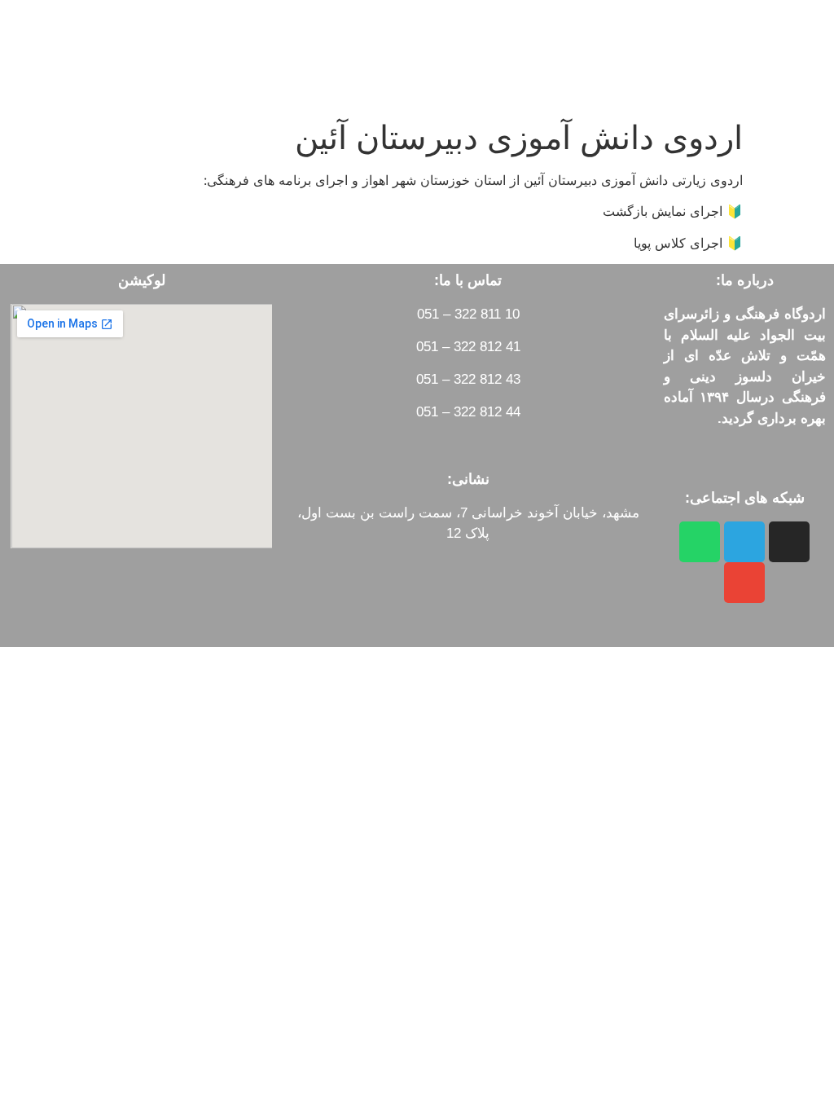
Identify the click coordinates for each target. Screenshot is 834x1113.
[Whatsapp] (699, 541)
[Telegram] (744, 541)
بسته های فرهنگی (222, 37)
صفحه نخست (480, 37)
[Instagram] (789, 541)
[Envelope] (744, 582)
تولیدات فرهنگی (357, 37)
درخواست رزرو (341, 75)
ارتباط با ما (228, 75)
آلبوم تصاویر (98, 37)
